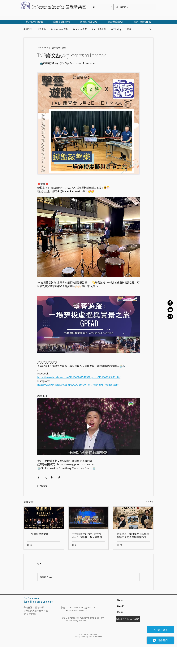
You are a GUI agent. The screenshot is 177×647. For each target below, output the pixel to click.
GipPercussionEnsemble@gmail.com (85, 617)
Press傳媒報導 (99, 29)
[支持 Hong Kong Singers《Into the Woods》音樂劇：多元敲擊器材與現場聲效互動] (89, 518)
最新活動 (41, 29)
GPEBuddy (116, 29)
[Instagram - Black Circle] (170, 316)
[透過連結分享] (59, 477)
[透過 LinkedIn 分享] (52, 477)
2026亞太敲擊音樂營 (38, 533)
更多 (129, 29)
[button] (150, 29)
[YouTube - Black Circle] (170, 309)
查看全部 (149, 501)
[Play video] (88, 426)
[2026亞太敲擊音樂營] (44, 518)
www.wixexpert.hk (95, 636)
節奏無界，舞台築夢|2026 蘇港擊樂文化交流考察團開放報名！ (133, 535)
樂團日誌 (28, 29)
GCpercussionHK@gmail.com (81, 607)
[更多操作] (138, 47)
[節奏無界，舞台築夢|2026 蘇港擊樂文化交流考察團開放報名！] (133, 518)
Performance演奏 (59, 29)
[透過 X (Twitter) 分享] (45, 477)
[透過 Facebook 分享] (38, 477)
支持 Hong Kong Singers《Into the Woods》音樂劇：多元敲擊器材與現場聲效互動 (88, 535)
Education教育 (80, 29)
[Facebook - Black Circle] (170, 303)
